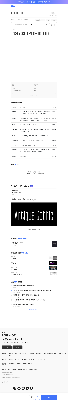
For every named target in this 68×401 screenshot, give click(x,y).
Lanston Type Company (17, 90)
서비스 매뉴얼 (32, 359)
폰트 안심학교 (39, 353)
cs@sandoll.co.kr (13, 339)
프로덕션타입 (15, 190)
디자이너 (14, 88)
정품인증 (17, 359)
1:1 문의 (17, 347)
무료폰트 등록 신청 (27, 364)
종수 (13, 84)
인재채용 (32, 353)
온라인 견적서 (24, 359)
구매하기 (49, 397)
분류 (35, 88)
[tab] (51, 24)
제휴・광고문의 (12, 364)
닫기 (64, 2)
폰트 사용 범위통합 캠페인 (50, 353)
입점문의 (19, 364)
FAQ (7, 347)
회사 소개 (11, 353)
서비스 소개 (18, 353)
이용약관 (4, 369)
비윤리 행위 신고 (33, 369)
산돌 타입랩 (25, 353)
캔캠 (60, 353)
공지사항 (11, 359)
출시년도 (36, 84)
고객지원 (4, 359)
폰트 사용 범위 (41, 359)
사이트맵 (20, 369)
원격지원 (25, 369)
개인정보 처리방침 (11, 369)
